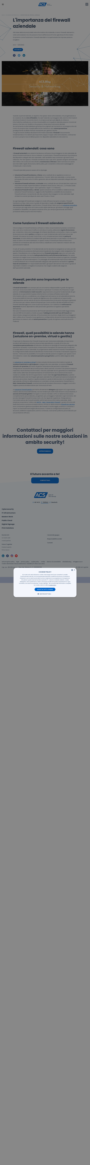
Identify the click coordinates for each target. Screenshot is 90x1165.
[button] (45, 594)
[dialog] (45, 582)
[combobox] (72, 570)
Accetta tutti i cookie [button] (45, 589)
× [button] (74, 570)
